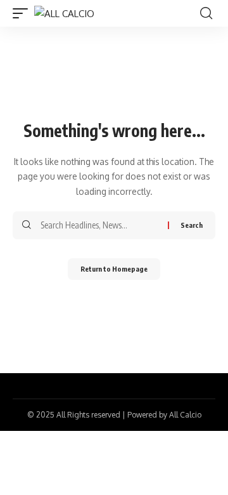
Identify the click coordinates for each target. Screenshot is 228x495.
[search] (206, 13)
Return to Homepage (114, 269)
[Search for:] (99, 225)
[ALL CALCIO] (64, 13)
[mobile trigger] (23, 13)
